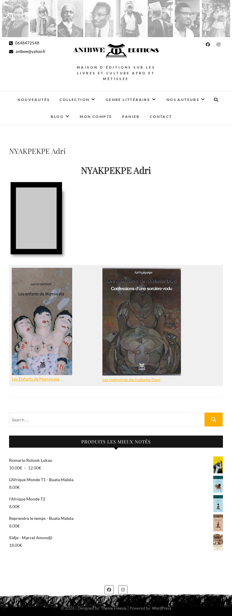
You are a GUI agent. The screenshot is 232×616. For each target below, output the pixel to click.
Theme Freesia (114, 608)
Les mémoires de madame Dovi (131, 379)
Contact (161, 116)
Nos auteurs (182, 99)
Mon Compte (96, 116)
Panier (131, 116)
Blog (57, 116)
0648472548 (26, 43)
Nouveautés (34, 99)
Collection (74, 99)
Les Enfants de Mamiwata (35, 378)
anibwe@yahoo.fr (30, 51)
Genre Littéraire (128, 99)
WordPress (161, 608)
